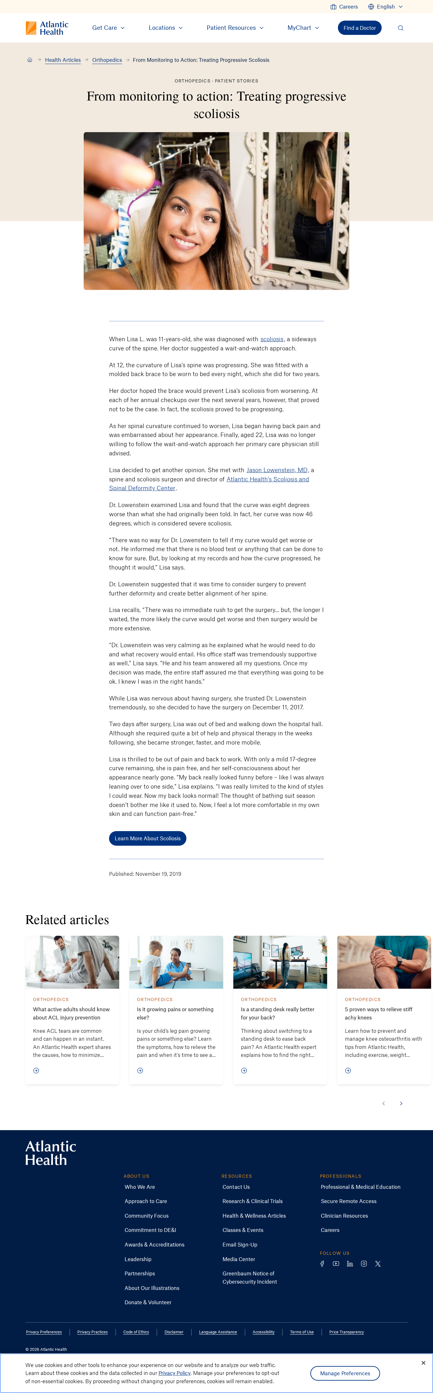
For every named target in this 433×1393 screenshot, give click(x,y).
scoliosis (272, 338)
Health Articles (63, 59)
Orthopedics (107, 59)
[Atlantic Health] (29, 60)
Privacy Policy (174, 1373)
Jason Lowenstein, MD (277, 469)
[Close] (423, 1363)
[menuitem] (344, 6)
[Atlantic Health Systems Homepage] (50, 1152)
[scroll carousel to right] (401, 1103)
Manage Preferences (345, 1373)
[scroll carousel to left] (383, 1103)
